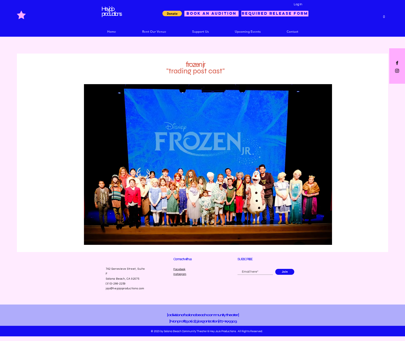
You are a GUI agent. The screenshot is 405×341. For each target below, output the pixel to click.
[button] (172, 13)
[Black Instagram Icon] (397, 70)
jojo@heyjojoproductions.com (125, 288)
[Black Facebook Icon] (397, 63)
